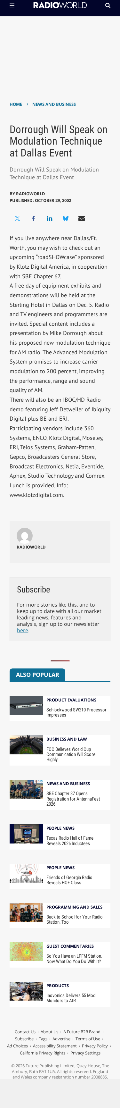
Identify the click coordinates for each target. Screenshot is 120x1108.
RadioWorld (30, 194)
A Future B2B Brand (81, 1032)
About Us (49, 1032)
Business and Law (66, 739)
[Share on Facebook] (34, 218)
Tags (43, 1039)
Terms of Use (88, 1039)
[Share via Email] (82, 218)
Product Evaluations (71, 700)
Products (57, 986)
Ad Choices (17, 1046)
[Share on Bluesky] (66, 218)
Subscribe (24, 1039)
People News (60, 828)
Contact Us (25, 1032)
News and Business (54, 104)
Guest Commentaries (70, 946)
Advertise (61, 1039)
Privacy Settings (85, 1053)
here (22, 630)
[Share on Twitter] (18, 218)
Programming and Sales (74, 907)
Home (16, 104)
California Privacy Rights (42, 1053)
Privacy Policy (95, 1046)
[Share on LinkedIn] (50, 218)
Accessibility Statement (55, 1046)
